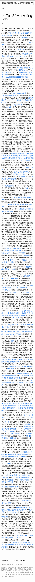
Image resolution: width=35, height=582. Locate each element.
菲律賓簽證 (23, 260)
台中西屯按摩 (11, 438)
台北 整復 (26, 292)
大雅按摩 (30, 545)
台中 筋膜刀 (17, 332)
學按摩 (27, 72)
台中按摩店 (9, 313)
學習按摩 (25, 54)
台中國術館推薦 (21, 288)
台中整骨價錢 (29, 158)
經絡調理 (27, 276)
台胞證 (13, 457)
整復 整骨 (26, 325)
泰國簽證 (27, 255)
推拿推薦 (21, 209)
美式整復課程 (9, 186)
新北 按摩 (4, 315)
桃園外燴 (22, 315)
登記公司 (11, 33)
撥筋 (16, 315)
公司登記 (16, 174)
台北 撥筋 (11, 262)
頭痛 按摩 (20, 68)
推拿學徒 (25, 38)
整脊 (26, 188)
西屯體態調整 (9, 325)
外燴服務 (18, 204)
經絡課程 (22, 72)
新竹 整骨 (4, 547)
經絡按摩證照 (28, 68)
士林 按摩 (17, 406)
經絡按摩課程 (27, 542)
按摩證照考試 (21, 510)
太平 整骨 (10, 482)
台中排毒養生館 (27, 366)
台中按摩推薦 (16, 100)
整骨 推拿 (25, 204)
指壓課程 (17, 477)
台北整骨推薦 (9, 251)
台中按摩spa (11, 431)
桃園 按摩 (10, 480)
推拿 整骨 (10, 211)
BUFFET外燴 (20, 56)
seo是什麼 (21, 49)
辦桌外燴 (18, 454)
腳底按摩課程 (8, 35)
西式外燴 (30, 313)
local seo (14, 93)
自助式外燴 (17, 248)
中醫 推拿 (18, 251)
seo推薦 (30, 156)
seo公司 (9, 332)
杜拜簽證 (27, 167)
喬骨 (12, 341)
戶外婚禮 (27, 408)
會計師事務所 (11, 56)
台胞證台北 (9, 248)
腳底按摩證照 (11, 408)
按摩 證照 (26, 359)
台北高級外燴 (26, 100)
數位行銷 (14, 153)
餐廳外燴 (22, 176)
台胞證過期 (11, 158)
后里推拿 (12, 315)
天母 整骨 (22, 253)
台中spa (9, 253)
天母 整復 (15, 359)
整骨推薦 (24, 77)
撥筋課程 (16, 403)
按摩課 (14, 510)
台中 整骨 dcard (23, 153)
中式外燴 (24, 160)
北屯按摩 (4, 359)
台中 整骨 (28, 209)
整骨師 (24, 311)
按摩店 (22, 403)
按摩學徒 (29, 267)
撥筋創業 (23, 313)
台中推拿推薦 (6, 545)
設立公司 (4, 269)
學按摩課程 (28, 426)
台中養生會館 (19, 33)
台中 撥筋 (23, 174)
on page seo (8, 334)
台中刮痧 (25, 382)
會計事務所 (17, 334)
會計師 (8, 107)
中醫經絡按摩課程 (7, 406)
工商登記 (28, 42)
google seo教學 (12, 278)
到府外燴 (22, 70)
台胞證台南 (28, 403)
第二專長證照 (16, 433)
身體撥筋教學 (6, 457)
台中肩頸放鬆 (11, 179)
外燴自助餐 (10, 204)
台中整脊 (17, 378)
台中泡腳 (25, 454)
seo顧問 (4, 158)
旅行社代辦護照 (6, 72)
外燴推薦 (10, 378)
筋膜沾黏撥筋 (24, 480)
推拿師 (12, 260)
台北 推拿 (13, 292)
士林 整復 (19, 408)
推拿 (28, 160)
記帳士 (16, 172)
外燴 (20, 359)
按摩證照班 (19, 325)
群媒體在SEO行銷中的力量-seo (16, 6)
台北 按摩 (11, 269)
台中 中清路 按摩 (15, 156)
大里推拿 (17, 475)
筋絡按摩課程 (24, 172)
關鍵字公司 (25, 197)
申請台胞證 (25, 406)
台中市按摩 (28, 429)
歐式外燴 (13, 79)
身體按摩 (4, 376)
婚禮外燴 (27, 452)
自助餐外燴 (22, 93)
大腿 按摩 (14, 487)
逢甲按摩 (24, 156)
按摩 (28, 311)
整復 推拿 (10, 369)
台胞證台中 (20, 158)
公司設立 (27, 535)
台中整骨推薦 (26, 376)
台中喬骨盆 (12, 95)
